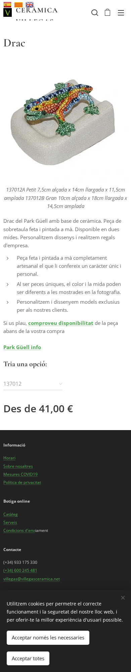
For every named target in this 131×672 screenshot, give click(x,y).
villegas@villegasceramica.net (31, 579)
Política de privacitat (22, 482)
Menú (121, 12)
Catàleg (10, 514)
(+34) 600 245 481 (20, 570)
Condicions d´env (19, 530)
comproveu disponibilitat (60, 323)
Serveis (10, 522)
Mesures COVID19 (20, 474)
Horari (9, 458)
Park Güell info (22, 347)
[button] (94, 12)
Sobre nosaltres (18, 466)
